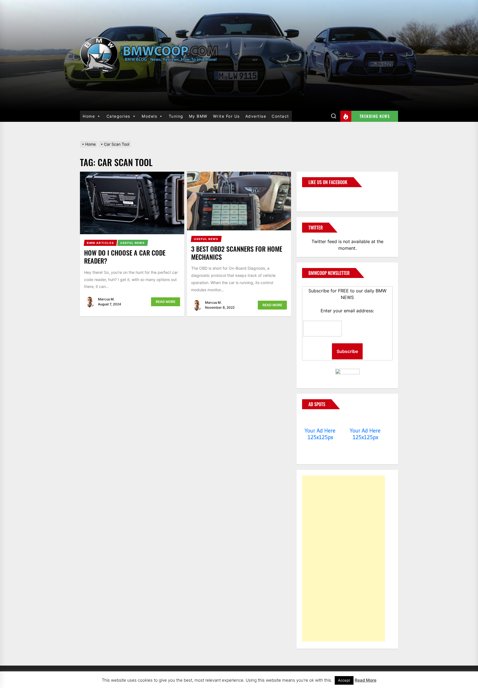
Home (89, 116)
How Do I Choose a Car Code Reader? (124, 257)
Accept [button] (344, 680)
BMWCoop (320, 196)
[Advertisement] (343, 558)
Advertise (255, 116)
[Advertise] (320, 420)
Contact (280, 116)
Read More (165, 302)
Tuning (176, 116)
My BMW (198, 116)
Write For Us (226, 116)
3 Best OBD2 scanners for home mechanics (236, 253)
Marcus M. (106, 299)
